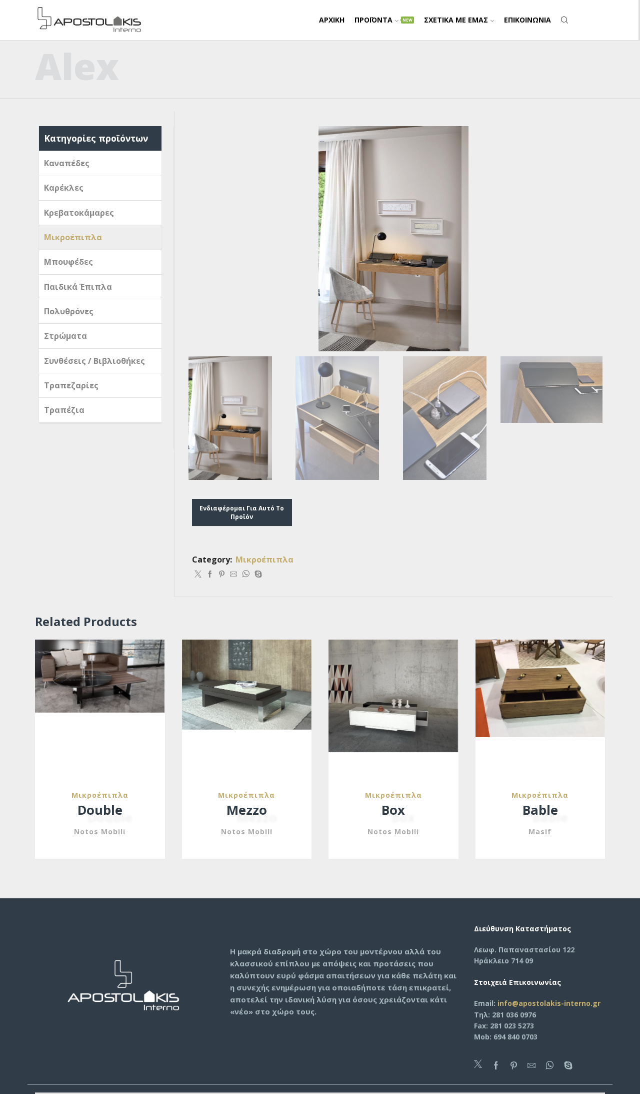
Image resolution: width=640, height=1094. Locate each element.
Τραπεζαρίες (71, 385)
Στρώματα (65, 335)
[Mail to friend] (234, 574)
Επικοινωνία (527, 20)
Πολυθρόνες (69, 311)
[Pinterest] (222, 574)
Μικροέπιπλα (265, 559)
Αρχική (331, 20)
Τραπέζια (64, 409)
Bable (540, 809)
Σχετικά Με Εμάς (456, 20)
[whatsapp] (246, 574)
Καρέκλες (64, 187)
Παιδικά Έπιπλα (78, 286)
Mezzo (246, 809)
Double (100, 809)
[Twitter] (198, 574)
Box (393, 809)
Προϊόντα (383, 20)
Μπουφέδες (68, 261)
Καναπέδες (67, 163)
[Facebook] (210, 574)
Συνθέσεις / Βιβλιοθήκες (94, 360)
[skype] (257, 574)
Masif (540, 831)
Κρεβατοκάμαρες (79, 212)
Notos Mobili (100, 831)
